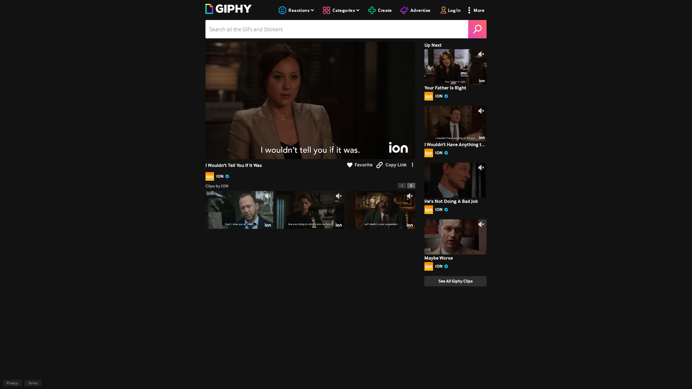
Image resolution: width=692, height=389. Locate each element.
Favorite (363, 165)
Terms (33, 383)
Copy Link (396, 165)
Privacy (12, 383)
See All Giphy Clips (455, 281)
